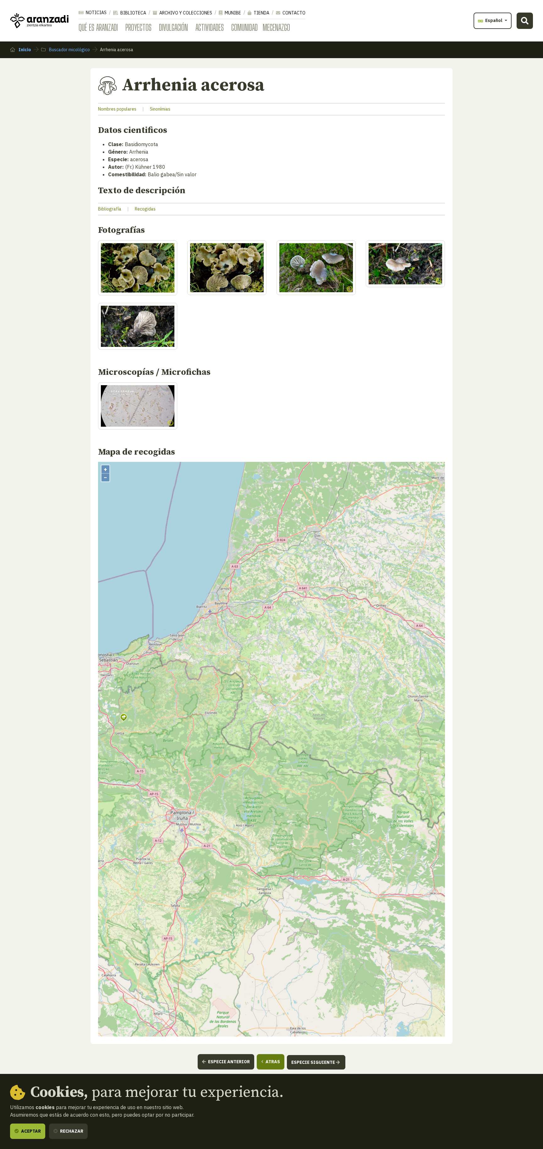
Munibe (232, 13)
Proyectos (138, 27)
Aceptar (30, 1131)
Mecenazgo (276, 27)
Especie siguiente (313, 1062)
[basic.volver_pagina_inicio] (39, 21)
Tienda (261, 13)
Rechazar (71, 1131)
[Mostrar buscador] (525, 21)
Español (493, 20)
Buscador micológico (69, 49)
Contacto (293, 13)
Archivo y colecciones (185, 13)
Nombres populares (117, 109)
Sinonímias (160, 109)
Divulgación (173, 27)
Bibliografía (109, 209)
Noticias (96, 12)
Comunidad (244, 27)
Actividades (209, 27)
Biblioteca (132, 13)
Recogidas (145, 209)
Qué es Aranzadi (98, 27)
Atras (272, 1061)
